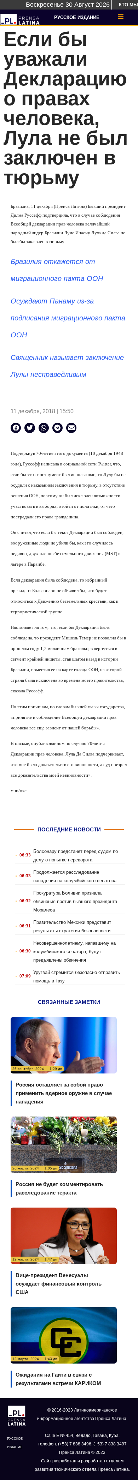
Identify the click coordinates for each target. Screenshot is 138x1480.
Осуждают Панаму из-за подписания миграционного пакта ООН (68, 318)
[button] (16, 428)
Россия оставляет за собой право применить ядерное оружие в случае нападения (64, 1093)
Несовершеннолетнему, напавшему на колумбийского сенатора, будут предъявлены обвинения (74, 951)
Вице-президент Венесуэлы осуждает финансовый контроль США (59, 1283)
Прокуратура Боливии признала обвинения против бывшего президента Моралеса (75, 901)
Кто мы (128, 4)
